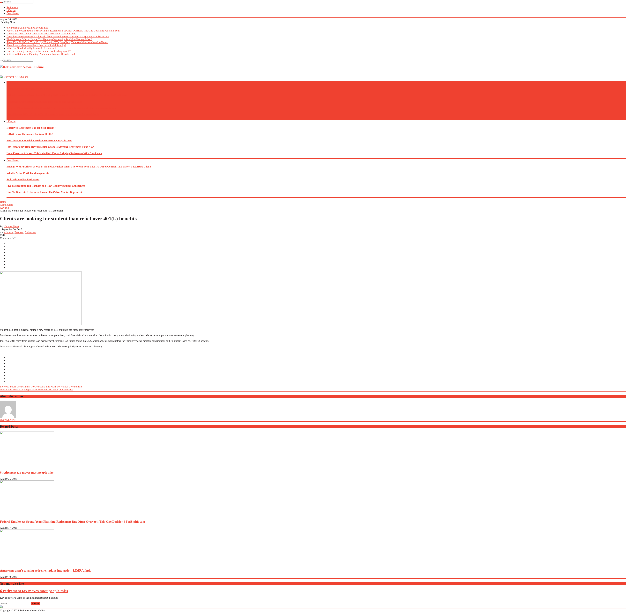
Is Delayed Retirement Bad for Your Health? (31, 127)
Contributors (13, 13)
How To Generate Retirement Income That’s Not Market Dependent (44, 192)
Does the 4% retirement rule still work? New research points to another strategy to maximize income (58, 36)
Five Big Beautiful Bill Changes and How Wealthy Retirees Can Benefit (46, 185)
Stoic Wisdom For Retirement (23, 179)
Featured (19, 232)
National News (11, 226)
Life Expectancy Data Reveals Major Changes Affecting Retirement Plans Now (50, 146)
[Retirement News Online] (14, 77)
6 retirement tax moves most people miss (27, 27)
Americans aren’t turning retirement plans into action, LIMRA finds (41, 33)
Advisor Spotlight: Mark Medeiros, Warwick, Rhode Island (36, 389)
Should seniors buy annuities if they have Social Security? (36, 45)
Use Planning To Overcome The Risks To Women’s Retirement (41, 386)
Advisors (4, 207)
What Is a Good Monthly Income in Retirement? (31, 48)
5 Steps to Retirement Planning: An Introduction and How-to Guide (41, 54)
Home (3, 201)
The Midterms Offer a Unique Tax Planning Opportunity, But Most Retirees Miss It (49, 39)
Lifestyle (11, 10)
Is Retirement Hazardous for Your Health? (30, 134)
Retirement (12, 7)
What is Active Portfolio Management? (28, 173)
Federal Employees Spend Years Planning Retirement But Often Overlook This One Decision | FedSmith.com (63, 30)
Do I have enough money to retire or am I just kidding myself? (39, 51)
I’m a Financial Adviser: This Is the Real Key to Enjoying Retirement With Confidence (54, 153)
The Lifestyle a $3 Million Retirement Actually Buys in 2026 (39, 140)
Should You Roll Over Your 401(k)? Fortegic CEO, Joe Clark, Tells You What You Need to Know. (57, 42)
